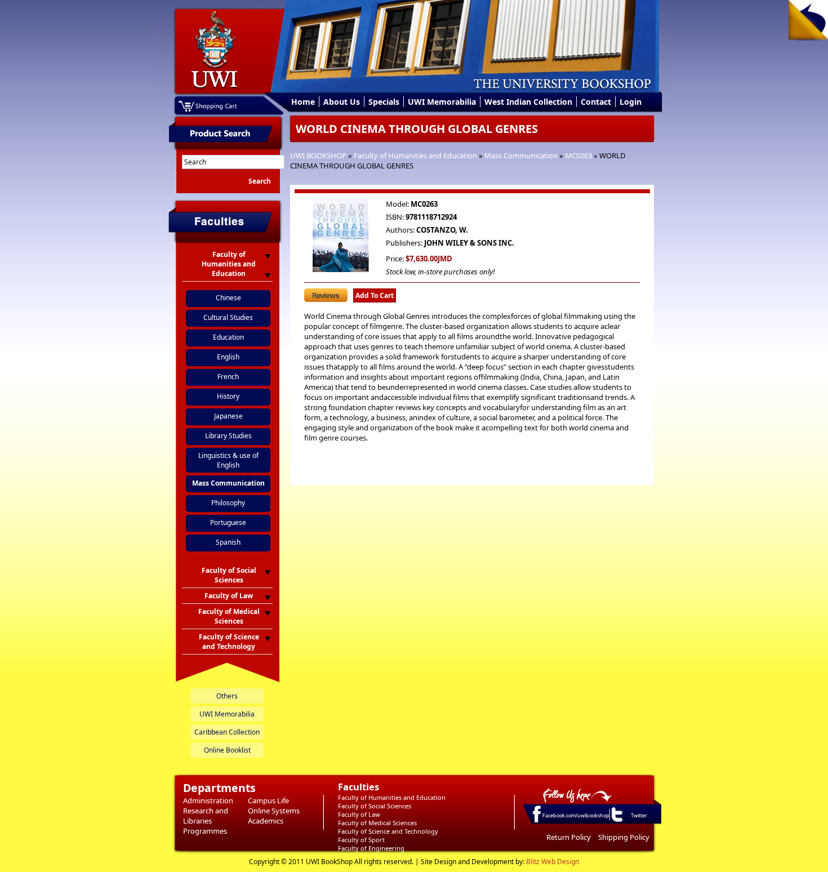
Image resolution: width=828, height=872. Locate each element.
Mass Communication (521, 155)
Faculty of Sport (361, 839)
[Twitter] (616, 821)
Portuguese (228, 522)
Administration (208, 800)
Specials (383, 101)
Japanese (228, 416)
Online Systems (274, 811)
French (228, 376)
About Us (341, 101)
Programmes (205, 831)
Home (303, 101)
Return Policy (568, 837)
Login (631, 101)
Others (227, 696)
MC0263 (578, 155)
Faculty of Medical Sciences (377, 822)
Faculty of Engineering (371, 848)
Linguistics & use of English (228, 460)
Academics (265, 821)
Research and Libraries (205, 816)
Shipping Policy (623, 837)
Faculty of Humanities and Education (415, 155)
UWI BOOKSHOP (318, 155)
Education (228, 337)
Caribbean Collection (227, 732)
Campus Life (268, 800)
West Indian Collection (528, 101)
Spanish (228, 542)
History (228, 396)
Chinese (228, 297)
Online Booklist (227, 750)
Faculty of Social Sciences (374, 806)
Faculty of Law (359, 814)
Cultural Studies (228, 317)
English (228, 357)
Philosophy (228, 503)
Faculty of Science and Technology (388, 831)
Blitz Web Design (552, 861)
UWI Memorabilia (442, 101)
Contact (596, 101)
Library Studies (228, 436)
